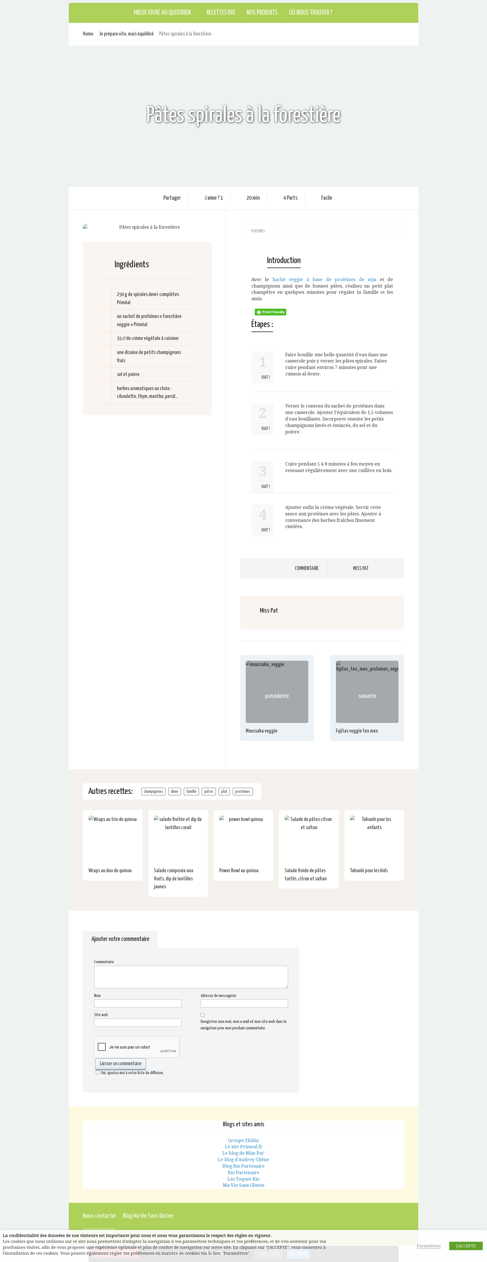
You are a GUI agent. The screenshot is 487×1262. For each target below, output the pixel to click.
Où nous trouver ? (311, 13)
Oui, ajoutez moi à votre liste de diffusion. (132, 1073)
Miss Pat (361, 568)
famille (191, 791)
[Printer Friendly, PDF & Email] (271, 311)
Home (88, 34)
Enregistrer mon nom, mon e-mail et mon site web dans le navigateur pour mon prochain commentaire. (244, 1025)
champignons (153, 791)
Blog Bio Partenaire (243, 1166)
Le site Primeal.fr (243, 1146)
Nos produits (262, 13)
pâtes (208, 791)
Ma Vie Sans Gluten (243, 1185)
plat (224, 791)
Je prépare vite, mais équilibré (126, 34)
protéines (242, 791)
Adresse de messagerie (218, 996)
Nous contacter (99, 1216)
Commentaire (306, 568)
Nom (97, 996)
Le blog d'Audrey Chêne (243, 1159)
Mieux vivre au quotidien (162, 13)
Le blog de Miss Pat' (243, 1153)
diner (174, 791)
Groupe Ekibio (243, 1140)
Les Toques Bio (243, 1179)
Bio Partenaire (243, 1172)
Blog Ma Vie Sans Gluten (148, 1216)
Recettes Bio (221, 13)
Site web (101, 1015)
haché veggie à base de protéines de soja (324, 279)
